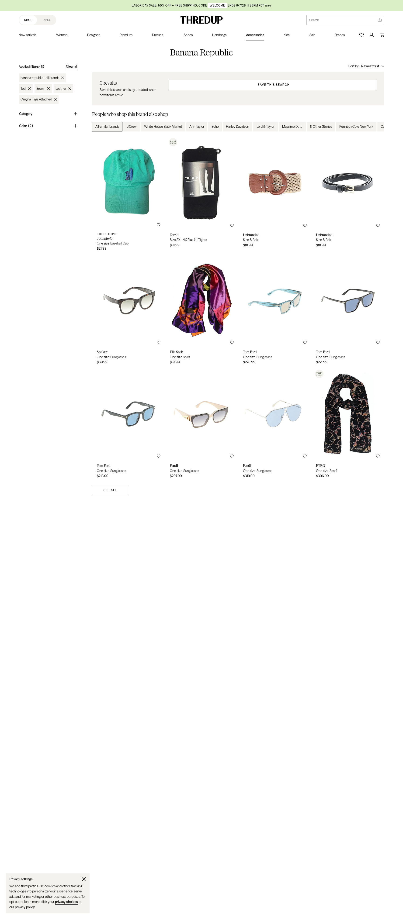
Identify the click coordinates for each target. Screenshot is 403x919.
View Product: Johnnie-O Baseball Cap (128, 195)
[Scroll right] (377, 127)
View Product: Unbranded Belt (274, 195)
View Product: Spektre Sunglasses (128, 311)
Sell (47, 20)
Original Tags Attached (36, 99)
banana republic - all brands (40, 78)
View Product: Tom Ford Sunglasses (274, 311)
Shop (28, 20)
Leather (61, 88)
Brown (40, 88)
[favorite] (158, 224)
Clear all (71, 66)
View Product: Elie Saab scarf (201, 311)
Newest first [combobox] (370, 66)
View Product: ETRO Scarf (347, 425)
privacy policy (25, 907)
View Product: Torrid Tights (201, 195)
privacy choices (66, 902)
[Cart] (382, 35)
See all (110, 490)
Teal (23, 88)
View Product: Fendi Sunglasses (201, 425)
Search (314, 20)
